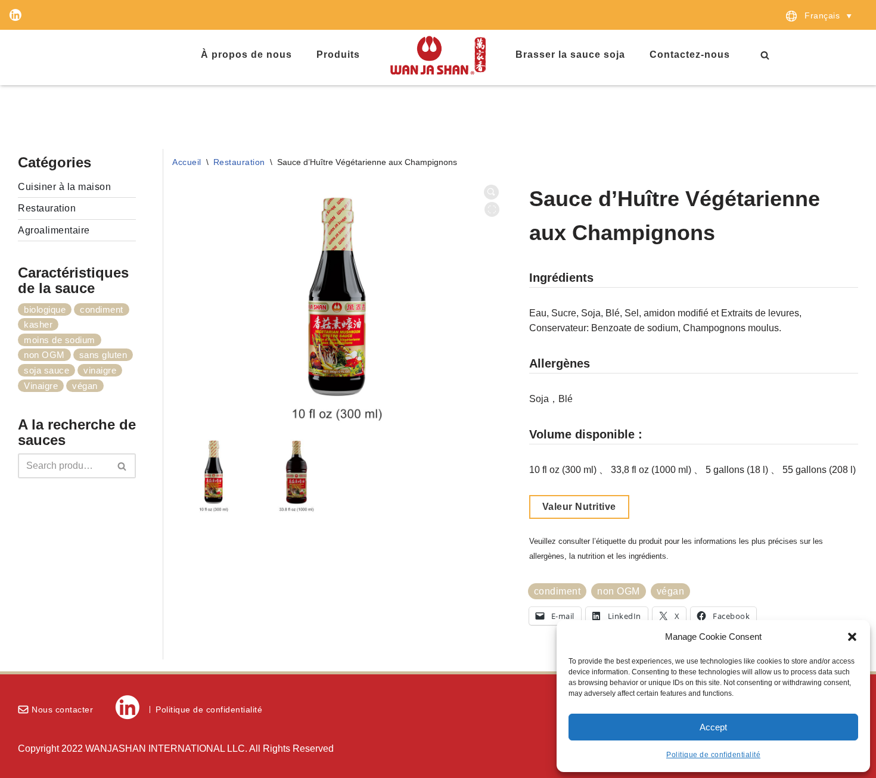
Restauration (47, 208)
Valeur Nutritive (579, 507)
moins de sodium (59, 340)
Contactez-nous (690, 54)
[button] (852, 637)
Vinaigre (41, 386)
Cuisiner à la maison (64, 187)
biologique (45, 309)
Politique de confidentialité (713, 755)
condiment (101, 309)
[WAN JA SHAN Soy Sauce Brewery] (438, 55)
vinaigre (99, 370)
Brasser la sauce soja (570, 54)
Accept (713, 727)
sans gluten (103, 355)
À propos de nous (246, 54)
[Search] (764, 55)
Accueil (186, 162)
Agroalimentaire (54, 230)
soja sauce (46, 370)
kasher (38, 324)
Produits (338, 54)
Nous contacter (62, 709)
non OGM (44, 355)
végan (85, 386)
